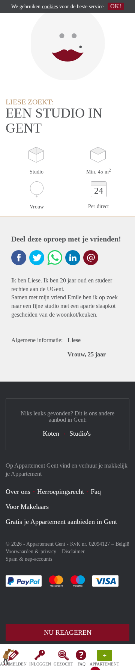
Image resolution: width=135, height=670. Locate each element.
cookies (50, 6)
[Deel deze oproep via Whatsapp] (54, 257)
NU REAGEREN (68, 632)
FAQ (82, 664)
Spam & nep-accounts (29, 559)
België (122, 544)
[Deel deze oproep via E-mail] (90, 257)
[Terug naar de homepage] (8, 658)
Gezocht (63, 664)
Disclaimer (73, 551)
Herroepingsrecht (60, 491)
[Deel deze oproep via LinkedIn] (72, 257)
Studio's (80, 433)
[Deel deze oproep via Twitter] (36, 257)
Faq (96, 491)
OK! (115, 6)
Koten (51, 433)
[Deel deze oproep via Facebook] (18, 257)
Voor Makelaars (27, 506)
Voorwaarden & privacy (31, 551)
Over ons (18, 491)
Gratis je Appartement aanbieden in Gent (61, 521)
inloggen (40, 664)
